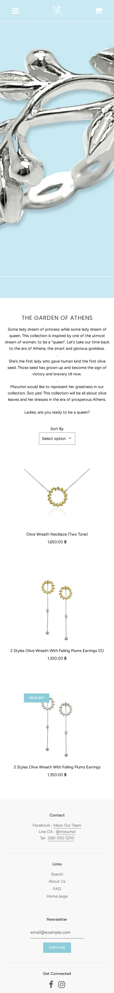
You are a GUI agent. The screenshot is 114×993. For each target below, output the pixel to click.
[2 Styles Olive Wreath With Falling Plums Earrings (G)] (57, 610)
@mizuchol (66, 831)
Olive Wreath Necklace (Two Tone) (57, 534)
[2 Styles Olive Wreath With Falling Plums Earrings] (57, 726)
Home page (57, 896)
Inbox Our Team (67, 825)
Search (57, 874)
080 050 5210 (61, 838)
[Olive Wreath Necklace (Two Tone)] (57, 494)
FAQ (57, 888)
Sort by (57, 428)
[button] (57, 438)
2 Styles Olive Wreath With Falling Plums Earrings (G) (57, 650)
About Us (57, 881)
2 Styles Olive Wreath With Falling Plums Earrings (57, 767)
